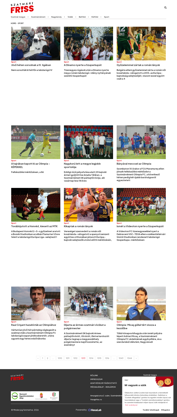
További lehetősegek (151, 410)
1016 (107, 358)
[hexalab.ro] (94, 409)
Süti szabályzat (131, 405)
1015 (99, 358)
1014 (91, 358)
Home (13, 23)
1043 (121, 358)
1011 (67, 358)
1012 (75, 358)
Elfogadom (165, 410)
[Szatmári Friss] (43, 7)
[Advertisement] (83, 103)
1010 (60, 358)
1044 (129, 358)
